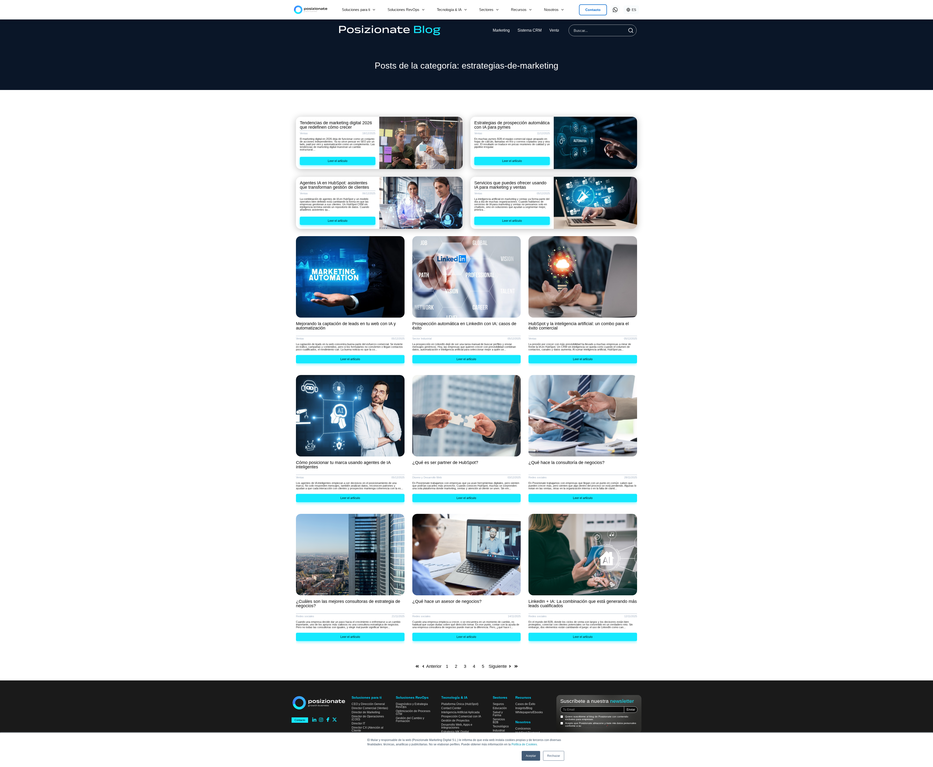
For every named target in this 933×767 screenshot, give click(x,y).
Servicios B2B (499, 721)
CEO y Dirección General (368, 704)
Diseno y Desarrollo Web (427, 477)
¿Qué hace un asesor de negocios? (447, 601)
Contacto (593, 10)
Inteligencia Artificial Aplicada (460, 712)
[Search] (631, 30)
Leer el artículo (337, 161)
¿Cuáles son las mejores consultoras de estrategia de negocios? (348, 603)
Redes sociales (537, 477)
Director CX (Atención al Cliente (367, 729)
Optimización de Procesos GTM (413, 712)
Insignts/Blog (523, 708)
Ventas (555, 30)
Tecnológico (501, 726)
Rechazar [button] (553, 756)
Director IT (358, 723)
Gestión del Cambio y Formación (410, 719)
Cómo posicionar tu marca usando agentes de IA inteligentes (343, 464)
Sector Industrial (422, 338)
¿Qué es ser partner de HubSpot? (445, 462)
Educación (500, 708)
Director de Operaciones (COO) (368, 718)
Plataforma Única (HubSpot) (459, 704)
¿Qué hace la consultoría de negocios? (566, 462)
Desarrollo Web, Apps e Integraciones (456, 726)
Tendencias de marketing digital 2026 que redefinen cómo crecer (336, 125)
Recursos (519, 10)
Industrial (499, 730)
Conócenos (523, 728)
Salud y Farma (498, 714)
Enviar (631, 709)
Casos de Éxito (525, 704)
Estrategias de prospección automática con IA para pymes (512, 125)
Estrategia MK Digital (455, 731)
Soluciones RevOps (403, 10)
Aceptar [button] (531, 756)
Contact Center (451, 708)
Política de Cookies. (524, 744)
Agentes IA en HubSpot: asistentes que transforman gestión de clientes (334, 185)
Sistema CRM (530, 30)
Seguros (498, 704)
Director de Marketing (366, 712)
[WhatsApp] (615, 9)
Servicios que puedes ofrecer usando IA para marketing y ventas (510, 185)
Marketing (501, 30)
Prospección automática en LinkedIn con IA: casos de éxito (464, 325)
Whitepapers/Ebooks (529, 712)
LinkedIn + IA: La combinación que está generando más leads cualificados (582, 603)
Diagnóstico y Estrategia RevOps (412, 705)
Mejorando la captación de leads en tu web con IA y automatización (346, 325)
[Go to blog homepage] (389, 30)
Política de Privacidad (594, 725)
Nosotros (551, 10)
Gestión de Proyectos (455, 720)
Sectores (486, 10)
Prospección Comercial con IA (461, 716)
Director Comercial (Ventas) (370, 708)
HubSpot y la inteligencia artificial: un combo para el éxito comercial (578, 325)
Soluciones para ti (356, 10)
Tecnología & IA (449, 10)
